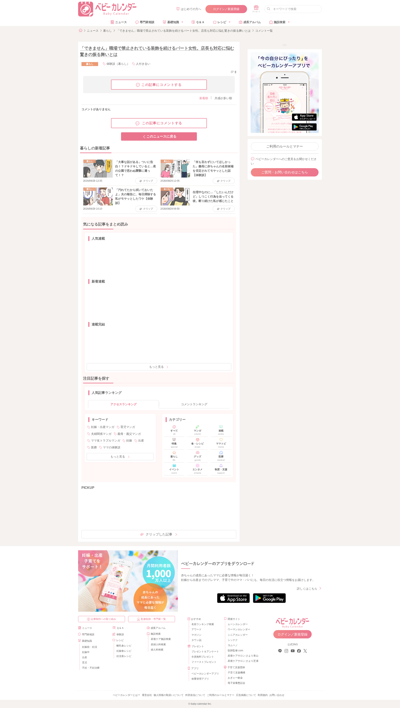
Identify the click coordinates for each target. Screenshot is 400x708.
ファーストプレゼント (203, 661)
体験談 (120, 634)
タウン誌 (196, 640)
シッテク (233, 640)
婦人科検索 (157, 649)
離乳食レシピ (123, 645)
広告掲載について (246, 695)
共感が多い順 (223, 98)
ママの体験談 (111, 447)
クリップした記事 (159, 534)
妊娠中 (86, 652)
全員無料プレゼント (202, 656)
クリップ (148, 180)
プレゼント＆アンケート (205, 651)
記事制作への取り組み (103, 619)
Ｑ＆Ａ (200, 22)
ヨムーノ (233, 645)
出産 (141, 440)
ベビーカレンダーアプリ (205, 673)
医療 (94, 447)
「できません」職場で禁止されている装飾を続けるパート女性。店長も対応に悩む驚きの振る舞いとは (183, 30)
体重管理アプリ (200, 678)
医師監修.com (235, 650)
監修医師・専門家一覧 (153, 619)
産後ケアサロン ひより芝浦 (242, 660)
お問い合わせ (276, 695)
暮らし (107, 30)
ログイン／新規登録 (226, 9)
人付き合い (143, 63)
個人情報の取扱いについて (169, 695)
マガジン (196, 634)
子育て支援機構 (236, 672)
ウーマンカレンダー (239, 629)
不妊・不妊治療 (91, 667)
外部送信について (195, 695)
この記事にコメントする (161, 84)
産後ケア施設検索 (161, 639)
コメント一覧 (264, 30)
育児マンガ (127, 427)
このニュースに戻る (161, 136)
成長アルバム (252, 22)
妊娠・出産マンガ (102, 427)
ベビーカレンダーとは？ (126, 695)
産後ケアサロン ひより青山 (242, 655)
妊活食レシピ (123, 656)
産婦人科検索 (158, 644)
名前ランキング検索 (202, 624)
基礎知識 (173, 22)
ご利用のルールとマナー (284, 146)
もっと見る (156, 366)
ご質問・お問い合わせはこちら (284, 172)
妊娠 (129, 440)
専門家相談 (147, 22)
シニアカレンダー (238, 634)
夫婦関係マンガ (101, 433)
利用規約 (263, 695)
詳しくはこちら (307, 588)
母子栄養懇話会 (236, 683)
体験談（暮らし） (118, 63)
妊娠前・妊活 (89, 646)
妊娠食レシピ (123, 650)
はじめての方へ (191, 9)
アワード (196, 629)
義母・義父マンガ (129, 433)
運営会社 (147, 695)
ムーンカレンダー (238, 624)
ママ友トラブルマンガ (105, 440)
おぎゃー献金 (235, 677)
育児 (84, 662)
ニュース (121, 22)
